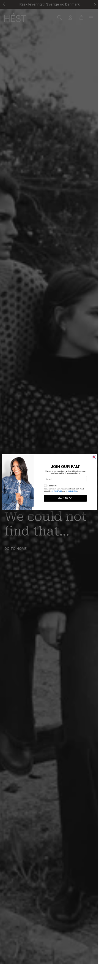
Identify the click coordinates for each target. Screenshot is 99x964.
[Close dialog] (94, 457)
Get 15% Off (65, 498)
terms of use (57, 491)
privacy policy (71, 491)
